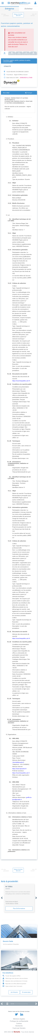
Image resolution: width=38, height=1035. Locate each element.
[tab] (4, 53)
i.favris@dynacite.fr (18, 762)
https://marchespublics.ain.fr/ (21, 381)
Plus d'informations (19, 908)
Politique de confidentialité (19, 1021)
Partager (29, 93)
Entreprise (9, 8)
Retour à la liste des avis (18, 15)
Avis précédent (6, 15)
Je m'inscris (14, 992)
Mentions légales (19, 1019)
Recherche (19, 1026)
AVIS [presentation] (5, 53)
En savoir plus (26, 992)
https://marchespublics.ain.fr (21, 773)
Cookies (19, 1023)
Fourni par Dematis (19, 1028)
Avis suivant (33, 15)
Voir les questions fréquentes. (11, 944)
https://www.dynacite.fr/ (19, 768)
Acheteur (28, 8)
